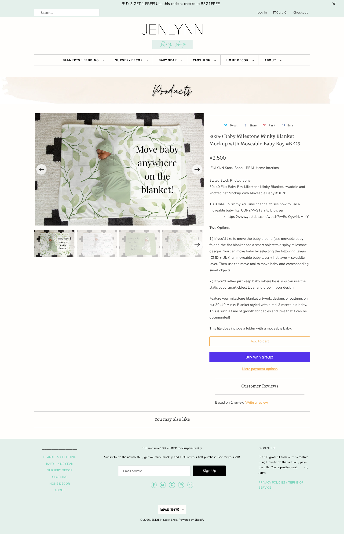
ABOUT (271, 60)
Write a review (256, 402)
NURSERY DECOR (129, 60)
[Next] (197, 169)
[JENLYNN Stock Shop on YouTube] (163, 485)
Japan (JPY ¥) (169, 509)
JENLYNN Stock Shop (163, 520)
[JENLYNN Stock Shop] (172, 37)
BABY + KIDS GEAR (59, 464)
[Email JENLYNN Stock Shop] (190, 485)
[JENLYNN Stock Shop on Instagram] (181, 485)
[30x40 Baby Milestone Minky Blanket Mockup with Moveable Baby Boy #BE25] (119, 169)
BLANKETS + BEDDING (81, 60)
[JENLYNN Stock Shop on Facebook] (154, 485)
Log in (262, 12)
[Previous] (41, 169)
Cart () (281, 12)
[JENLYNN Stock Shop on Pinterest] (172, 485)
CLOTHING (202, 60)
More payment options (260, 368)
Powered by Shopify (191, 520)
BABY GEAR (168, 60)
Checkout (300, 12)
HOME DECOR (238, 60)
